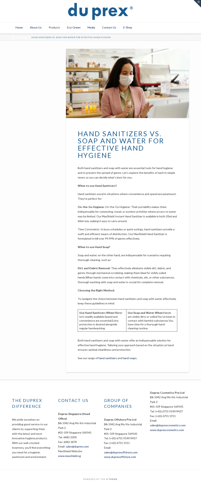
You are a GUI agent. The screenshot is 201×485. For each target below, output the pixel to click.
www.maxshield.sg (69, 456)
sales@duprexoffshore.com (121, 452)
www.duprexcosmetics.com (167, 430)
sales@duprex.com (77, 446)
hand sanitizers (108, 358)
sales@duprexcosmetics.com (167, 425)
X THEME (112, 479)
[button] (197, 3)
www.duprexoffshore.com (120, 456)
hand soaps (130, 358)
